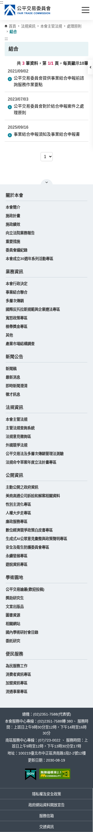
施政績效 (13, 224)
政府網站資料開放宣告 (46, 805)
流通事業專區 (16, 692)
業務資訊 (14, 271)
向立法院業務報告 (20, 233)
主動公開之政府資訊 (22, 487)
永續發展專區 (16, 556)
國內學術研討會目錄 (22, 632)
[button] (90, 67)
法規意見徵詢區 (18, 436)
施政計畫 (13, 216)
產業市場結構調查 (20, 344)
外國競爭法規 (16, 445)
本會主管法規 (51, 26)
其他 (9, 335)
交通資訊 (46, 827)
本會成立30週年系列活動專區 (29, 259)
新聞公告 (14, 356)
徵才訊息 (13, 394)
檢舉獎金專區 (16, 326)
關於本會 (14, 195)
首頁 (12, 26)
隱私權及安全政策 (46, 794)
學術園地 (14, 577)
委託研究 (13, 641)
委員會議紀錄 (16, 250)
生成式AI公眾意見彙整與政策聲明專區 (36, 539)
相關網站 (13, 624)
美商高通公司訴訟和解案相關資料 (33, 496)
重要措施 (13, 241)
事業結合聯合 (16, 292)
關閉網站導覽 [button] (47, 182)
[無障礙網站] (54, 774)
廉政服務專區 (16, 521)
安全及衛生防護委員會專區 (27, 547)
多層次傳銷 (15, 301)
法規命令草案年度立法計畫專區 (31, 462)
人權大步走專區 (18, 513)
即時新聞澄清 (16, 386)
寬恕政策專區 (16, 318)
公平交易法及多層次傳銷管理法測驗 (35, 454)
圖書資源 (13, 615)
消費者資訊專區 (18, 674)
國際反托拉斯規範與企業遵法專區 (33, 309)
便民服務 (14, 654)
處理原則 (74, 26)
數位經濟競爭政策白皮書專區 (29, 530)
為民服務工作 (16, 666)
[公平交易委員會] (28, 10)
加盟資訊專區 (16, 683)
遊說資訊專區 (16, 564)
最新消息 (13, 377)
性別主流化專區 (18, 504)
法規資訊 (14, 407)
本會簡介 (13, 207)
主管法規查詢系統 (20, 428)
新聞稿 (11, 369)
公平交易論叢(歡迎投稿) (25, 589)
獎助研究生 (15, 598)
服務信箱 (46, 816)
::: (1, 2)
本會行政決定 (16, 284)
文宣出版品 (15, 606)
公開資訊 (14, 475)
